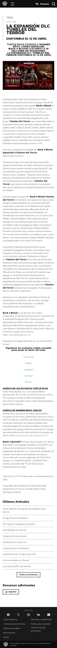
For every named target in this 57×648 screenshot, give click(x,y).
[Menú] (12, 4)
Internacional (9, 633)
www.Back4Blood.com (19, 335)
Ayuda (6, 637)
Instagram (28, 369)
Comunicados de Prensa (14, 624)
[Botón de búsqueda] (53, 4)
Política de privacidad (40, 624)
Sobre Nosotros (10, 619)
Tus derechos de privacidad (38, 629)
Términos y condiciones (41, 619)
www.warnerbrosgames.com (33, 435)
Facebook (28, 357)
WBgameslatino (16, 156)
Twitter (28, 363)
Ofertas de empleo (11, 628)
